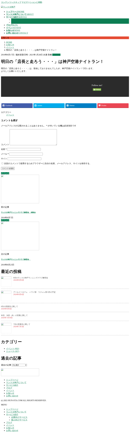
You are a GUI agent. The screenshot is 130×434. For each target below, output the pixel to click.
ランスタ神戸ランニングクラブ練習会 (16, 259)
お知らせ (10, 393)
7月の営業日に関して (21, 324)
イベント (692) (12, 348)
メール (5, 154)
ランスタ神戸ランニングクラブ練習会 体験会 (18, 212)
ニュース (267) (12, 351)
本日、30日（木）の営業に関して (14, 315)
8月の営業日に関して (9, 306)
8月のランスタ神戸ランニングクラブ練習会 (30, 278)
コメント (5, 144)
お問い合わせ (12, 396)
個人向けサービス (19, 22)
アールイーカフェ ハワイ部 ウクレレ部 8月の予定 (34, 292)
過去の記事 (6, 365)
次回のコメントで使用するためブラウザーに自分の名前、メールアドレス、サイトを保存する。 (47, 163)
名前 (4, 149)
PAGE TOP (124, 418)
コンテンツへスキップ (11, 2)
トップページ (12, 380)
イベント (56, 55)
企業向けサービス (19, 20)
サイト (4, 159)
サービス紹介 (12, 385)
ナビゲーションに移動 (32, 2)
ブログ (9, 388)
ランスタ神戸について (16, 382)
